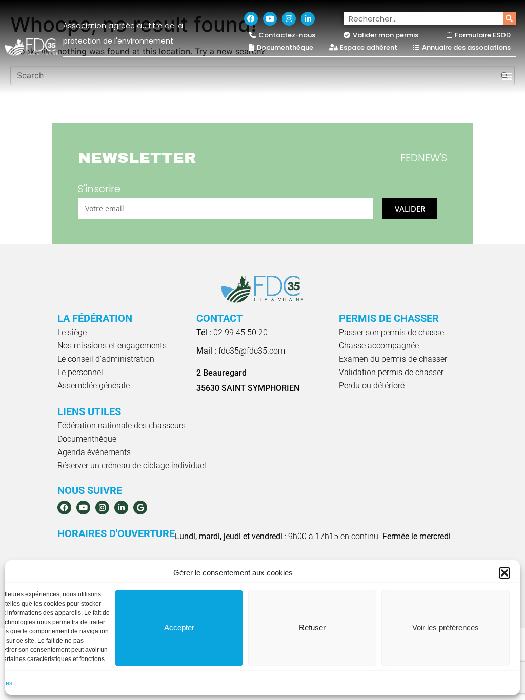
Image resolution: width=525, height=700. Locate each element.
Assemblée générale (93, 385)
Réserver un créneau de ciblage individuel (131, 465)
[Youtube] (270, 19)
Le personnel (80, 372)
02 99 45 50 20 (232, 332)
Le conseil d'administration (105, 359)
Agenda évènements (94, 452)
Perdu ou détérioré (372, 385)
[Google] (140, 507)
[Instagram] (289, 19)
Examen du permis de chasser (393, 359)
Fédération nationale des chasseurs (121, 425)
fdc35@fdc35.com (240, 351)
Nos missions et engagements (112, 346)
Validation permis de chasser (391, 372)
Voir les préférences (445, 627)
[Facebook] (251, 19)
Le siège (72, 332)
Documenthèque (86, 439)
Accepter (179, 627)
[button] (504, 573)
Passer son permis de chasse (391, 332)
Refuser (312, 627)
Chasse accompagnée (379, 346)
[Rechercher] (509, 18)
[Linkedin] (308, 19)
